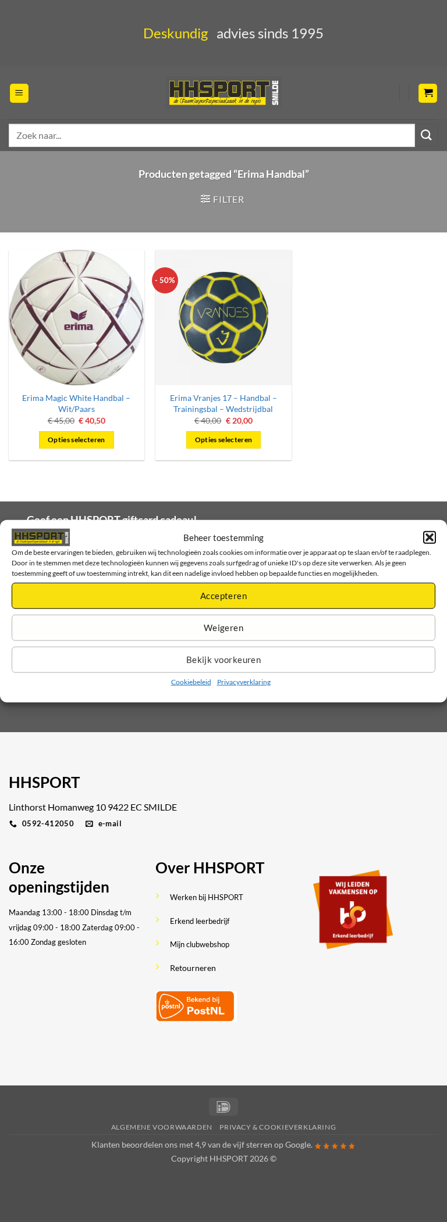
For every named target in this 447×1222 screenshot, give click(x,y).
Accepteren (223, 595)
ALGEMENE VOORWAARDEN (161, 1127)
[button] (429, 537)
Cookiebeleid (191, 682)
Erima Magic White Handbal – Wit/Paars (76, 403)
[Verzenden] (426, 135)
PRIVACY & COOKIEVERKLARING (277, 1127)
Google (298, 1144)
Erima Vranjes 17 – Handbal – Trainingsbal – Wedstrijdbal (223, 403)
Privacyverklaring (244, 682)
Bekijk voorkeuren (223, 659)
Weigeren (224, 627)
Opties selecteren (76, 439)
